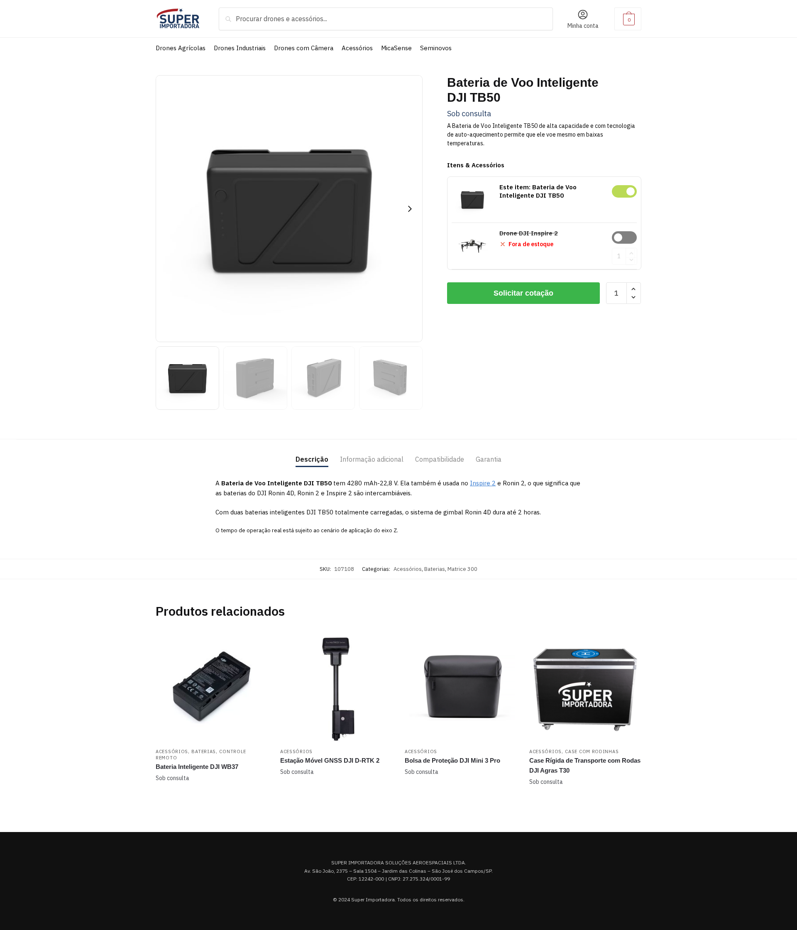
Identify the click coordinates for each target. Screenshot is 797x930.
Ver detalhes (212, 799)
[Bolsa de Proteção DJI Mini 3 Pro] (461, 687)
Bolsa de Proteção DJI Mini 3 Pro (452, 760)
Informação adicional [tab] (371, 459)
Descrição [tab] (312, 459)
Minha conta (583, 25)
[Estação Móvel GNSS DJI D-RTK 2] (336, 687)
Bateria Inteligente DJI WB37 (197, 766)
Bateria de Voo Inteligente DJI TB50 (624, 191)
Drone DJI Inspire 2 (624, 237)
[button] (409, 209)
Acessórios (408, 569)
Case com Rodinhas (592, 751)
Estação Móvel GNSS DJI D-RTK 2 (329, 760)
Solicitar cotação (523, 293)
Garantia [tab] (488, 459)
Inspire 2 (483, 483)
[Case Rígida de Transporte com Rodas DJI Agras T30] (585, 687)
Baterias (434, 569)
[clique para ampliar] (289, 208)
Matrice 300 (462, 569)
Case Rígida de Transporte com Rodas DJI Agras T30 (585, 765)
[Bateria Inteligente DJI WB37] (212, 687)
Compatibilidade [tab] (439, 459)
